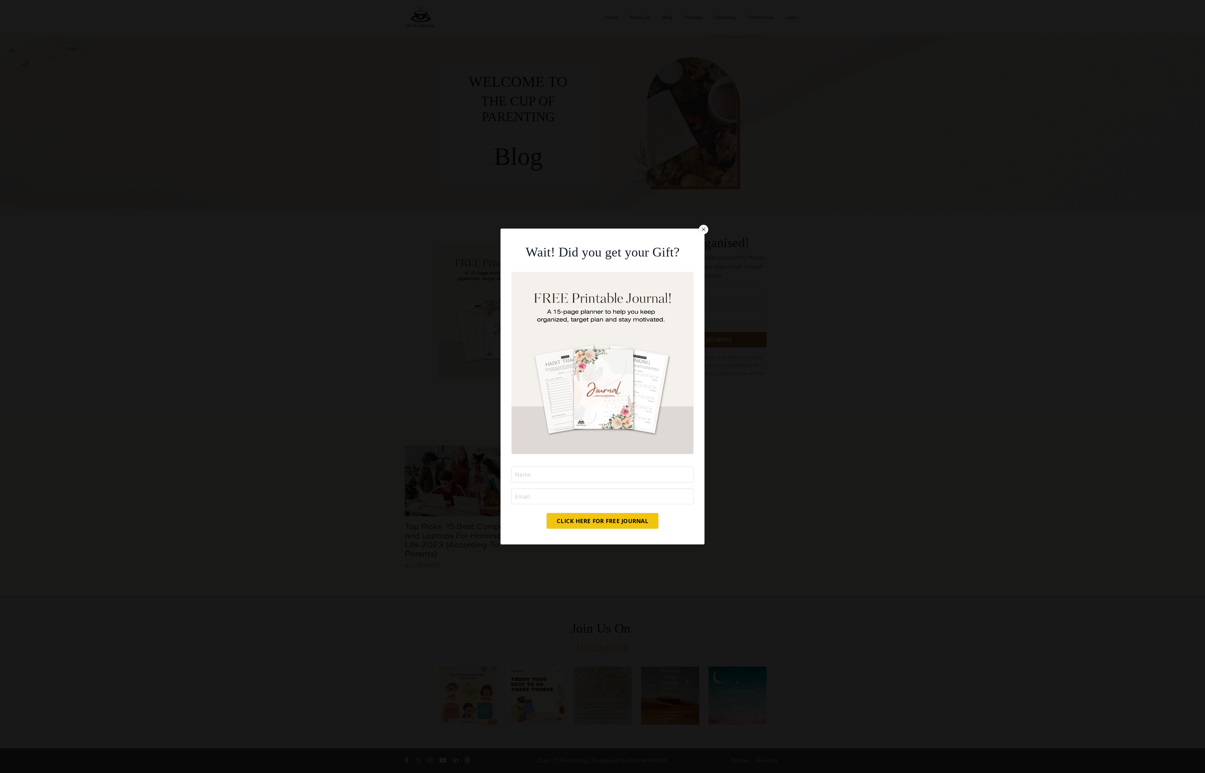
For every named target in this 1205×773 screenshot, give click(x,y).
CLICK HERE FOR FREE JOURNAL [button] (602, 521)
